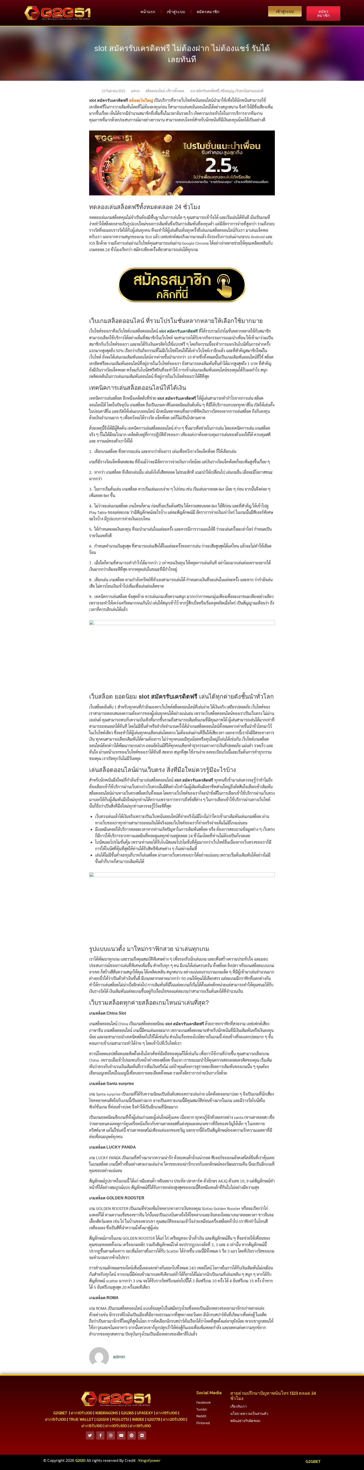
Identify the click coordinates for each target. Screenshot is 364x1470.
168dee (138, 1419)
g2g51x (102, 1419)
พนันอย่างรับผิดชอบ (245, 1420)
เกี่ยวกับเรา (238, 1406)
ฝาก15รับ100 (55, 1419)
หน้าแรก (147, 12)
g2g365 (127, 1413)
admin (135, 91)
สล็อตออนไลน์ (155, 91)
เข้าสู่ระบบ (176, 12)
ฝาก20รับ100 (174, 1419)
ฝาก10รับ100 (81, 1413)
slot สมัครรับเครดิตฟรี (204, 91)
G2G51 (80, 1460)
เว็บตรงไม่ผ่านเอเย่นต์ (249, 91)
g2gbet (60, 1413)
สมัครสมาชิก (208, 12)
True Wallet (81, 1419)
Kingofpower (149, 1460)
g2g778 (153, 1419)
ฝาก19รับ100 (166, 1413)
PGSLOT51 (120, 1419)
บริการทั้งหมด (175, 91)
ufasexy (145, 1413)
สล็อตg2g (227, 91)
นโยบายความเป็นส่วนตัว (249, 1413)
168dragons (106, 1413)
